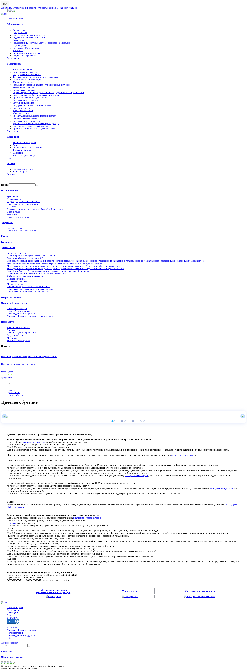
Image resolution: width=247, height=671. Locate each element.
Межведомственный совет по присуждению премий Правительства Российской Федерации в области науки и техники (65, 268)
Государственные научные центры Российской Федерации (41, 43)
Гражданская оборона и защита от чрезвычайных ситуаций (41, 85)
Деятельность (13, 58)
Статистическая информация (27, 79)
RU (5, 4)
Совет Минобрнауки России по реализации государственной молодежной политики (48, 271)
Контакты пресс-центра (24, 155)
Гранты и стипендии (23, 169)
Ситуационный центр (23, 103)
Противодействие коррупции (21, 313)
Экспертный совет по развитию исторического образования (36, 273)
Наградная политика (23, 110)
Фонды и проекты (21, 171)
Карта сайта (12, 627)
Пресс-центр (13, 131)
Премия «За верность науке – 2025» (30, 97)
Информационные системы (26, 100)
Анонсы (17, 145)
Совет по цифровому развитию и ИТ (25, 258)
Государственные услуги (25, 72)
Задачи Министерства (23, 87)
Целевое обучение (21, 108)
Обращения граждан (67, 8)
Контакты (11, 174)
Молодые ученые (21, 113)
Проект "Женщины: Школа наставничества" (34, 116)
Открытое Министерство (25, 8)
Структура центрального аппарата (29, 35)
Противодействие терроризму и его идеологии (30, 316)
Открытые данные (47, 8)
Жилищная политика (23, 82)
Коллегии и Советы (22, 69)
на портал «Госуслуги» (33, 442)
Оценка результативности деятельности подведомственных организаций (48, 92)
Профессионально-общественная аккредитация (36, 95)
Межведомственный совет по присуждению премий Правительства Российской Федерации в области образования (63, 266)
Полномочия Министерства (26, 53)
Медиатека (18, 153)
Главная (11, 390)
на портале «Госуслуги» (183, 455)
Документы (6, 8)
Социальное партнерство (25, 55)
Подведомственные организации (29, 37)
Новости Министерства (24, 142)
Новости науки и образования (27, 147)
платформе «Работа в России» (88, 518)
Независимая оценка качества (27, 90)
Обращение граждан (17, 308)
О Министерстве (15, 18)
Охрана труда (19, 45)
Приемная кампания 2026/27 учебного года (34, 128)
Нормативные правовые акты (21, 230)
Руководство (19, 30)
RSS (9, 638)
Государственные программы (27, 74)
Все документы (14, 228)
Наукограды (18, 40)
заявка (13, 523)
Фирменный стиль (22, 150)
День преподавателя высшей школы (30, 126)
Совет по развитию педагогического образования (31, 255)
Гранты (10, 158)
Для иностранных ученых (25, 118)
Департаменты (20, 32)
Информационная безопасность (28, 121)
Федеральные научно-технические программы (35, 77)
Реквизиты (18, 50)
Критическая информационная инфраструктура (36, 123)
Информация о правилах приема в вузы (32, 105)
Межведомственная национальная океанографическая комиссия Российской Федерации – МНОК (54, 263)
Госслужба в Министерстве (26, 48)
